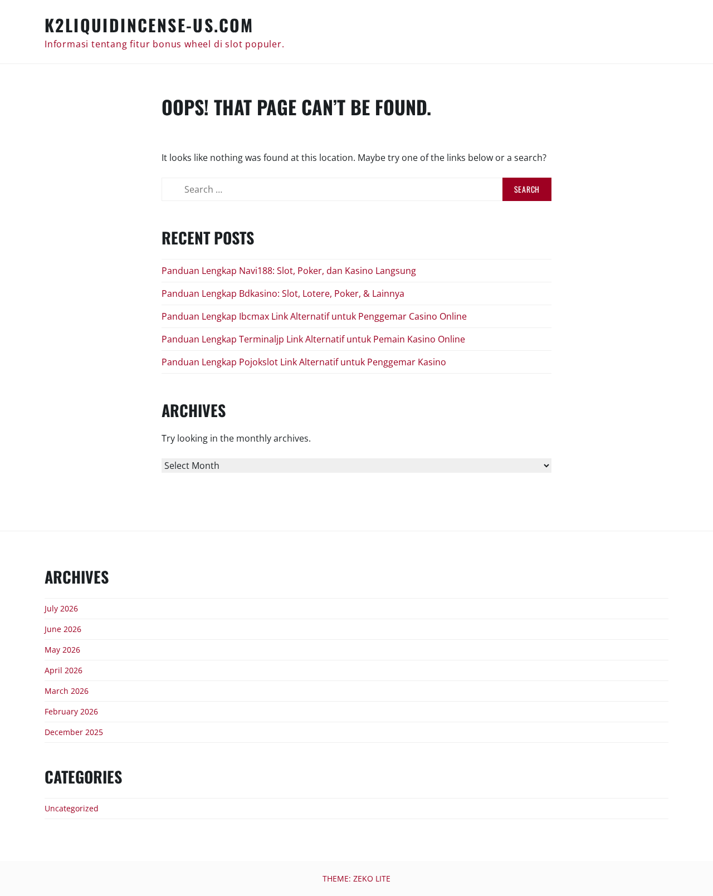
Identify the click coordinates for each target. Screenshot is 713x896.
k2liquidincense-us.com (149, 24)
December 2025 (74, 732)
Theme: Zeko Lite (356, 878)
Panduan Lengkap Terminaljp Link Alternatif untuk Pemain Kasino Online (313, 339)
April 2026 (63, 670)
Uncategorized (72, 808)
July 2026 (61, 608)
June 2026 (63, 629)
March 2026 (67, 691)
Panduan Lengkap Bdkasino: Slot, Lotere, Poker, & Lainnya (283, 293)
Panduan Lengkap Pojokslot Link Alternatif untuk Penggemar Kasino (304, 362)
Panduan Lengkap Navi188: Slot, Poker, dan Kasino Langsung (289, 271)
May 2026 (62, 649)
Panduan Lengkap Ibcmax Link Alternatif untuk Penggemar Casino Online (314, 316)
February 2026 (71, 711)
